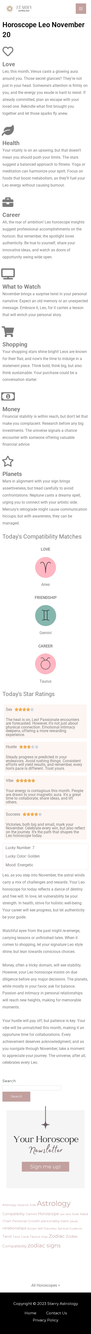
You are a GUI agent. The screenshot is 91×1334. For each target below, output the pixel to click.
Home (30, 1313)
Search (9, 1081)
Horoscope (48, 1213)
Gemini (31, 1214)
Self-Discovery (47, 1228)
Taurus (35, 1236)
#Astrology (9, 1205)
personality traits (55, 1221)
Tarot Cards (21, 1236)
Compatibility (13, 1214)
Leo (62, 1214)
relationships (14, 1228)
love (75, 1214)
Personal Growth (26, 1221)
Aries (33, 1205)
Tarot (7, 1236)
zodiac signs (44, 1245)
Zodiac (57, 1236)
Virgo (44, 1236)
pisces (74, 1221)
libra (68, 1214)
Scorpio (32, 1228)
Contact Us (56, 1313)
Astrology (54, 1203)
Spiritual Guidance (70, 1228)
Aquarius (23, 1205)
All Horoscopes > (45, 1285)
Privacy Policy (45, 1320)
